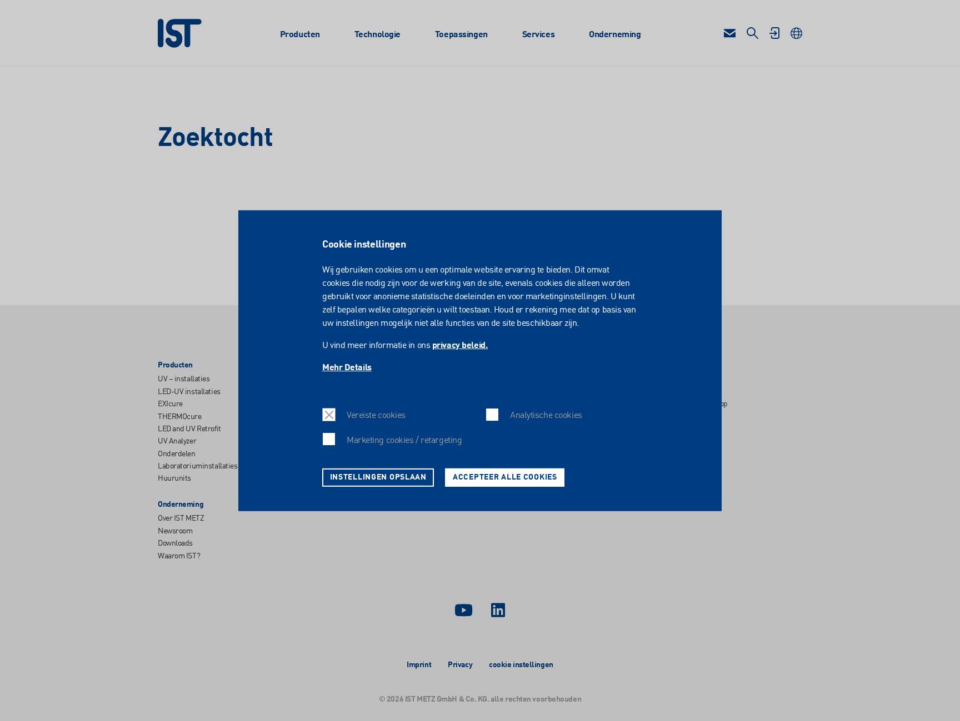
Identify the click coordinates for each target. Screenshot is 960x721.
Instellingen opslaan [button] (378, 477)
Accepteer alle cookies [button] (505, 477)
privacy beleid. (460, 345)
